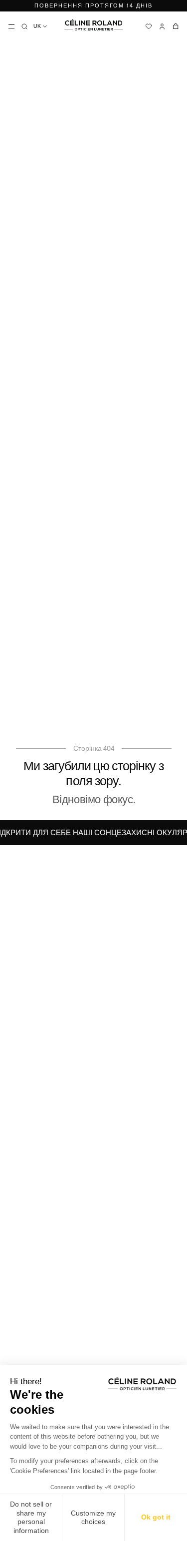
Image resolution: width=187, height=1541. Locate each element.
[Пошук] (24, 26)
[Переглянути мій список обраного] (149, 26)
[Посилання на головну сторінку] (93, 25)
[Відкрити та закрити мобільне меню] (11, 26)
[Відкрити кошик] (176, 26)
